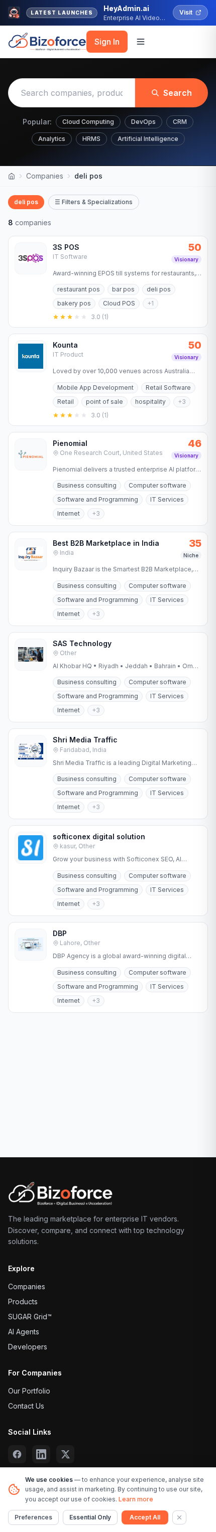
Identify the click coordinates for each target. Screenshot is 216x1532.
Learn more (136, 1499)
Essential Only (90, 1517)
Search (177, 93)
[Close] (179, 1517)
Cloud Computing (88, 121)
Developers (27, 1346)
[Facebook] (17, 1454)
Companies (44, 176)
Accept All (145, 1517)
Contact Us (26, 1406)
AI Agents (23, 1331)
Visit (185, 12)
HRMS (91, 138)
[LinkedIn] (41, 1454)
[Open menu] (141, 42)
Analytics (51, 138)
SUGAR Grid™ (30, 1316)
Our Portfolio (29, 1391)
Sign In (107, 42)
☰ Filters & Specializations (94, 202)
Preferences (33, 1517)
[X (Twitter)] (65, 1454)
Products (23, 1301)
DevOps (143, 121)
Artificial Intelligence (148, 138)
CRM (180, 121)
